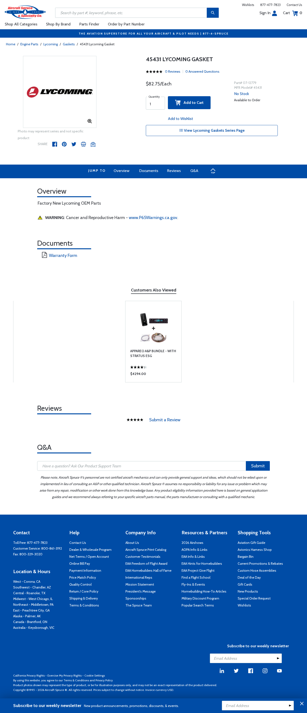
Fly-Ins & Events (193, 584)
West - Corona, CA (26, 581)
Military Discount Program (200, 598)
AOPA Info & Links (194, 549)
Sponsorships (135, 598)
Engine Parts (29, 44)
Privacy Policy (104, 680)
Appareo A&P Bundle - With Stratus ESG (153, 353)
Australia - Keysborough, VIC (33, 627)
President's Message (140, 591)
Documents (148, 170)
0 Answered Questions (202, 71)
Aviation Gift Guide (251, 543)
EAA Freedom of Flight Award (146, 563)
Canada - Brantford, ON (30, 622)
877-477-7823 (270, 5)
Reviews (174, 170)
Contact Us (294, 5)
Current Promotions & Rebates (260, 563)
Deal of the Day (249, 577)
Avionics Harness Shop (255, 549)
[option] (59, 92)
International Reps (138, 577)
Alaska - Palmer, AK (27, 616)
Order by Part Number (126, 24)
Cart (292, 13)
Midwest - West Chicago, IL (33, 599)
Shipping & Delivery (83, 598)
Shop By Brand (58, 24)
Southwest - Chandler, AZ (32, 587)
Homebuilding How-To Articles (204, 591)
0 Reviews (172, 71)
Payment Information (85, 570)
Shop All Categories (21, 24)
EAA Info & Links (193, 556)
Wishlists (248, 5)
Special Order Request (254, 598)
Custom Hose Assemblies (257, 570)
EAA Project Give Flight (198, 570)
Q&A (194, 170)
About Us (132, 543)
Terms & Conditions (84, 605)
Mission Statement (139, 584)
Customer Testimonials (142, 556)
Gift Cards (245, 584)
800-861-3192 (51, 548)
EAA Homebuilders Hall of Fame (148, 570)
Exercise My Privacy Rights (64, 675)
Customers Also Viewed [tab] (153, 290)
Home (10, 44)
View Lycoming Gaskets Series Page (214, 130)
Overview (122, 170)
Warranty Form (63, 255)
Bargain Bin (246, 556)
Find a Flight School (196, 577)
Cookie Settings (94, 675)
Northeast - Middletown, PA (33, 604)
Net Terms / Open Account (89, 556)
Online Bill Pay (79, 563)
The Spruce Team (138, 605)
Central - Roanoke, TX (29, 593)
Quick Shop (153, 375)
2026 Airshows (192, 543)
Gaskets (69, 44)
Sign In (265, 13)
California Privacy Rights (29, 675)
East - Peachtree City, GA (31, 610)
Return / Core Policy (83, 591)
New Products (248, 591)
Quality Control (80, 584)
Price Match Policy (82, 577)
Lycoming (50, 44)
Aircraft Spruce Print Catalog (145, 549)
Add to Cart (192, 102)
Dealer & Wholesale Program (90, 549)
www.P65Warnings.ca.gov (153, 217)
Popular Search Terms (198, 605)
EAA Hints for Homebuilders (202, 563)
